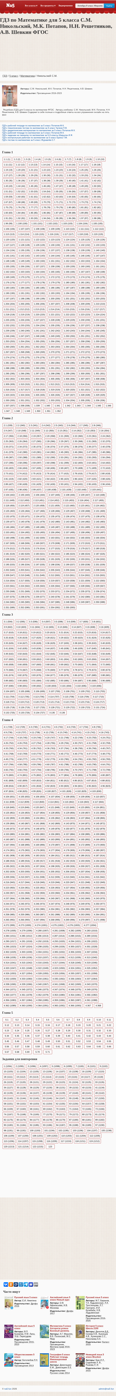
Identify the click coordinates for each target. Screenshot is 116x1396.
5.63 (78, 1046)
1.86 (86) (46, 213)
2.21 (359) (64, 436)
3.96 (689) (106, 680)
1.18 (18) (96, 164)
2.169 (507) (39, 543)
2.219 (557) (54, 580)
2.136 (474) (69, 516)
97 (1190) (100, 1125)
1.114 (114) (23, 234)
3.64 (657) (106, 659)
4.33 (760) (9, 748)
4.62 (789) (78, 764)
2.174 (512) (9, 548)
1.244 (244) (84, 330)
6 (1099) (68, 1066)
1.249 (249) (54, 336)
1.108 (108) (39, 229)
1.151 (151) (54, 261)
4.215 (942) (99, 877)
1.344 (88, 405)
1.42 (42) (96, 180)
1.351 (47, 411)
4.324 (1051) (75, 968)
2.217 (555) (24, 580)
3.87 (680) (92, 675)
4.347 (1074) (59, 989)
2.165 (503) (84, 538)
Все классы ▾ (31, 6)
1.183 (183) (9, 288)
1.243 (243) (69, 330)
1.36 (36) (20, 180)
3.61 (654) (64, 659)
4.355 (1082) (91, 995)
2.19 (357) (36, 436)
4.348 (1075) (75, 989)
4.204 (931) (39, 871)
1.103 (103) (67, 223)
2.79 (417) (92, 473)
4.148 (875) (39, 829)
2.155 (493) (39, 532)
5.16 (48, 1025)
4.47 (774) (92, 754)
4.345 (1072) (26, 989)
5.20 (89, 1025)
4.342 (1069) (75, 984)
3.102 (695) (81, 686)
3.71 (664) (92, 664)
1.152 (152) (69, 261)
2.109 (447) (84, 495)
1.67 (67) (8, 202)
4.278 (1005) (10, 930)
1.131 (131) (69, 245)
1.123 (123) (54, 239)
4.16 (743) (104, 732)
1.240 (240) (24, 330)
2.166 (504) (99, 538)
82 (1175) (8, 1120)
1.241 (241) (39, 330)
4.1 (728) (8, 727)
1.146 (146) (84, 256)
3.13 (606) (63, 627)
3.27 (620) (36, 638)
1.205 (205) (24, 304)
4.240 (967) (54, 898)
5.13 (17, 1025)
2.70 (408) (78, 468)
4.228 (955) (84, 888)
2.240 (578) (54, 597)
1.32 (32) (71, 175)
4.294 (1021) (75, 941)
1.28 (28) (20, 175)
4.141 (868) (39, 823)
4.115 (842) (68, 802)
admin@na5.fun (106, 1389)
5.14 (27, 1025)
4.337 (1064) (91, 979)
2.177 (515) (54, 548)
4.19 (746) (36, 737)
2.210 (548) (24, 575)
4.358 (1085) (42, 1000)
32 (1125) (86, 1082)
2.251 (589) (9, 607)
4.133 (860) (24, 818)
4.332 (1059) (10, 979)
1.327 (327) (69, 395)
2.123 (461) (84, 505)
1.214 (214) (54, 309)
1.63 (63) (58, 197)
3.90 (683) (22, 680)
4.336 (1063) (75, 979)
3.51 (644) (36, 654)
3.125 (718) (9, 707)
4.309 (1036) (26, 957)
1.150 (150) (39, 261)
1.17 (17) (83, 164)
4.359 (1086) (59, 1000)
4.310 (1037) (42, 957)
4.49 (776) (9, 759)
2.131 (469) (99, 511)
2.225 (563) (39, 586)
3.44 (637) (50, 648)
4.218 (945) (39, 882)
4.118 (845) (9, 807)
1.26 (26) (96, 170)
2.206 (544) (69, 570)
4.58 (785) (22, 764)
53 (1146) (47, 1098)
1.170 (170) (24, 277)
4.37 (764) (64, 748)
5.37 (37, 1036)
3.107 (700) (54, 691)
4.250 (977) (99, 904)
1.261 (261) (24, 347)
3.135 (52, 712)
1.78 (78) (46, 207)
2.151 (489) (84, 527)
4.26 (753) (22, 743)
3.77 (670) (64, 670)
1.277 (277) (54, 357)
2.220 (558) (69, 580)
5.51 (68, 1041)
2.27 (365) (36, 441)
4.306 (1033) (75, 952)
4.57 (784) (9, 764)
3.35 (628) (36, 643)
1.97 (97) (83, 218)
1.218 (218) (9, 314)
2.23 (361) (92, 436)
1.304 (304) (39, 379)
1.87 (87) (58, 213)
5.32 (99, 1030)
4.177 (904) (54, 850)
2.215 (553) (99, 575)
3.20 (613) (50, 632)
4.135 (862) (54, 818)
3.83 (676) (36, 675)
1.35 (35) (8, 180)
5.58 (27, 1046)
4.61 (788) (64, 764)
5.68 (17, 1052)
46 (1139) (60, 1093)
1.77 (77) (33, 207)
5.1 (6, 1020)
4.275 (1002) (57, 925)
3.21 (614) (64, 632)
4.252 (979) (24, 909)
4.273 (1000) (25, 925)
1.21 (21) (33, 170)
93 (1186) (47, 1125)
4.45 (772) (64, 754)
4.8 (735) (96, 727)
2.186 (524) (84, 554)
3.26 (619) (22, 638)
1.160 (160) (84, 266)
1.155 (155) (9, 266)
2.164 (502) (69, 538)
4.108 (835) (69, 796)
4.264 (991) (99, 914)
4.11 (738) (35, 732)
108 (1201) (37, 1136)
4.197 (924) (39, 866)
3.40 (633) (106, 643)
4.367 (88, 1005)
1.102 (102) (52, 223)
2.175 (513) (24, 548)
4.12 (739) (49, 732)
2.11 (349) (35, 430)
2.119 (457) (24, 505)
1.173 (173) (69, 277)
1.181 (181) (84, 282)
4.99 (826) (36, 791)
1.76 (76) (20, 207)
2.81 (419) (9, 479)
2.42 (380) (22, 452)
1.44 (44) (20, 186)
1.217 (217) (99, 309)
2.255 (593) (69, 607)
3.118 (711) (9, 702)
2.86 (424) (78, 479)
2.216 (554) (9, 580)
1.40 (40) (71, 180)
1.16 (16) (71, 164)
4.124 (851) (99, 807)
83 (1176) (21, 1120)
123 (50, 1146)
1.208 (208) (69, 304)
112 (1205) (95, 1136)
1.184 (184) (24, 288)
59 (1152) (21, 1104)
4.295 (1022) (91, 941)
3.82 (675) (22, 675)
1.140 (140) (99, 250)
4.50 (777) (22, 759)
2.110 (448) (99, 495)
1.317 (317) (24, 389)
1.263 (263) (54, 347)
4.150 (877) (69, 829)
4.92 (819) (50, 786)
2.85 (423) (64, 479)
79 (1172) (73, 1114)
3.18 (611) (22, 632)
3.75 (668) (36, 670)
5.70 (37, 1052)
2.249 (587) (84, 602)
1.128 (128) (24, 245)
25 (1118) (98, 1077)
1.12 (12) (20, 164)
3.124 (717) (99, 702)
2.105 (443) (24, 495)
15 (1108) (73, 1071)
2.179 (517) (84, 548)
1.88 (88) (71, 213)
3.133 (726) (24, 712)
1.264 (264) (69, 347)
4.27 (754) (36, 743)
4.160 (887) (9, 839)
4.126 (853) (24, 813)
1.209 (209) (84, 304)
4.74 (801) (22, 775)
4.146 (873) (9, 829)
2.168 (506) (24, 543)
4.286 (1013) (42, 936)
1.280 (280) (99, 357)
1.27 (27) (8, 175)
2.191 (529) (54, 559)
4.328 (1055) (42, 973)
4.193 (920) (84, 861)
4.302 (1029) (10, 952)
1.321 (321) (84, 389)
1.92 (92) (20, 218)
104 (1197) (92, 1130)
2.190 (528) (39, 559)
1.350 (37, 411)
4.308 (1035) (10, 957)
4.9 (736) (8, 732)
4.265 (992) (9, 920)
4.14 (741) (77, 732)
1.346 (108, 405)
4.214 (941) (84, 877)
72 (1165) (86, 1109)
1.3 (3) (27, 159)
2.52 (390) (50, 457)
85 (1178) (47, 1120)
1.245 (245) (99, 330)
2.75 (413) (36, 473)
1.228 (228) (54, 320)
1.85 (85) (33, 213)
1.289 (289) (24, 368)
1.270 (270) (54, 352)
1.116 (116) (53, 234)
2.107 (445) (54, 495)
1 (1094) (8, 1066)
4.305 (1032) (59, 952)
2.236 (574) (99, 591)
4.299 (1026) (59, 946)
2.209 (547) (9, 575)
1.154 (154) (99, 261)
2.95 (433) (92, 484)
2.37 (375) (64, 447)
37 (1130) (47, 1087)
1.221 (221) (54, 314)
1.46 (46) (46, 186)
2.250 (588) (99, 602)
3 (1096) (32, 1066)
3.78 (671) (78, 670)
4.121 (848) (54, 807)
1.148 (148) (9, 261)
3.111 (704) (9, 697)
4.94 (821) (78, 786)
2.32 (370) (106, 441)
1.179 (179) (54, 282)
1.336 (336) (99, 400)
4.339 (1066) (26, 984)
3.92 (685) (50, 680)
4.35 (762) (36, 748)
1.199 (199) (39, 298)
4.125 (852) (9, 813)
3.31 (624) (92, 638)
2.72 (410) (106, 468)
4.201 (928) (99, 866)
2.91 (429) (36, 484)
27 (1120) (21, 1082)
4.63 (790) (92, 764)
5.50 (58, 1041)
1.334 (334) (69, 400)
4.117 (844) (98, 802)
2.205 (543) (54, 570)
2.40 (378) (106, 447)
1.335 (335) (84, 400)
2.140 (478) (24, 521)
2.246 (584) (39, 602)
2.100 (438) (50, 489)
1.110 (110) (69, 229)
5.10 (99, 1020)
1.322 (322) (99, 389)
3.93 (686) (64, 680)
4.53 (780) (64, 759)
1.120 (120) (9, 239)
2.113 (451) (38, 500)
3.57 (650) (9, 659)
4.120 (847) (39, 807)
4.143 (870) (69, 823)
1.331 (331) (24, 400)
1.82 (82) (96, 207)
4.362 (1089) (10, 1005)
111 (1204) (81, 1136)
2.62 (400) (78, 463)
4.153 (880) (9, 834)
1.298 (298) (54, 373)
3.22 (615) (78, 632)
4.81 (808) (9, 780)
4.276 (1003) (74, 925)
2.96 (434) (106, 484)
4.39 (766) (92, 748)
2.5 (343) (58, 425)
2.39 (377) (92, 447)
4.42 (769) (22, 754)
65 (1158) (100, 1104)
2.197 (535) (39, 564)
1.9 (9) (88, 159)
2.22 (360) (78, 436)
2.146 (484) (9, 527)
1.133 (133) (99, 245)
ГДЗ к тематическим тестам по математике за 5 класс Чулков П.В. (34, 128)
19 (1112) (21, 1077)
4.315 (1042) (26, 962)
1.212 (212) (24, 309)
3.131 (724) (99, 707)
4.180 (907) (99, 850)
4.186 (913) (84, 855)
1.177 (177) (24, 282)
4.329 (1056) (59, 973)
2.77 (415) (64, 473)
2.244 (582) (9, 602)
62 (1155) (60, 1104)
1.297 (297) (39, 373)
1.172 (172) (54, 277)
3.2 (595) (20, 621)
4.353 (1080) (59, 995)
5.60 (48, 1046)
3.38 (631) (78, 643)
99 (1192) (21, 1130)
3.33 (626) (9, 643)
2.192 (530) (69, 559)
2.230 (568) (9, 591)
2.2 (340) (20, 425)
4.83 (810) (36, 780)
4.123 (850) (84, 807)
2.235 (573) (84, 591)
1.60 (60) (20, 197)
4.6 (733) (71, 727)
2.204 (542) (39, 570)
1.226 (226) (24, 320)
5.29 (68, 1030)
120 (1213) (9, 1146)
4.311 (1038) (59, 957)
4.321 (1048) (26, 968)
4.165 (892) (84, 839)
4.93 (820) (64, 786)
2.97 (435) (9, 489)
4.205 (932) (54, 871)
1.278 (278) (69, 357)
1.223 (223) (84, 314)
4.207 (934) (84, 871)
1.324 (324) (24, 395)
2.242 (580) (84, 597)
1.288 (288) (9, 368)
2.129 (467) (69, 511)
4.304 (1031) (42, 952)
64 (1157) (86, 1104)
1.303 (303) (24, 379)
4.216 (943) (9, 882)
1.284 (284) (54, 363)
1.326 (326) (54, 395)
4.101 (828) (65, 791)
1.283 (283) (39, 363)
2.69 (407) (64, 468)
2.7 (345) (83, 425)
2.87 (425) (92, 479)
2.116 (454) (83, 500)
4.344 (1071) (10, 989)
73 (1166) (100, 1109)
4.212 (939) (54, 877)
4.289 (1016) (91, 936)
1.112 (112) (98, 229)
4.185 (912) (69, 855)
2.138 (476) (99, 516)
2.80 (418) (105, 473)
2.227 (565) (69, 586)
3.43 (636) (36, 648)
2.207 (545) (84, 570)
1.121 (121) (24, 239)
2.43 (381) (36, 452)
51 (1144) (21, 1098)
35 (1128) (21, 1087)
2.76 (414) (50, 473)
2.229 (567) (99, 586)
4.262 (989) (69, 914)
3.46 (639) (78, 648)
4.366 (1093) (75, 1005)
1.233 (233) (24, 325)
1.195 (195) (84, 293)
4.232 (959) (39, 893)
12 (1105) (34, 1071)
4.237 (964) (9, 898)
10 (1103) (8, 1071)
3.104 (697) (9, 691)
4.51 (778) (36, 759)
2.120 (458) (39, 505)
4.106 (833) (39, 796)
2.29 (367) (64, 441)
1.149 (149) (24, 261)
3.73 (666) (9, 670)
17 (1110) (99, 1071)
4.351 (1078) (26, 995)
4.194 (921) (99, 861)
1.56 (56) (71, 191)
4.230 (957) (9, 893)
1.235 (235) (54, 325)
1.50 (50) (96, 186)
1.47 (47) (58, 186)
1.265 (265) (84, 347)
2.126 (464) (24, 511)
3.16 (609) (104, 627)
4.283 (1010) (91, 930)
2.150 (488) (69, 527)
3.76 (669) (50, 670)
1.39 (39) (58, 180)
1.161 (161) (99, 266)
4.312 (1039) (75, 957)
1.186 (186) (54, 288)
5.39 (58, 1036)
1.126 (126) (99, 239)
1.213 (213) (39, 309)
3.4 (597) (46, 621)
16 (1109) (86, 1071)
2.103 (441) (96, 489)
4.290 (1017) (10, 941)
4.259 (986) (24, 914)
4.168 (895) (24, 845)
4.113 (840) (38, 802)
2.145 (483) (99, 521)
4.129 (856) (69, 813)
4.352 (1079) (42, 995)
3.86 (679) (78, 675)
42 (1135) (8, 1093)
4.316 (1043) (42, 962)
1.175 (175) (99, 277)
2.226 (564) (54, 586)
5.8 (78, 1020)
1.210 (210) (99, 304)
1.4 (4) (37, 159)
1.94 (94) (46, 218)
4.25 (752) (9, 743)
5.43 (99, 1036)
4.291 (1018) (26, 941)
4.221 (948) (84, 882)
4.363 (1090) (26, 1005)
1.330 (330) (9, 400)
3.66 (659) (22, 664)
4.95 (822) (92, 786)
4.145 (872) (99, 823)
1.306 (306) (69, 379)
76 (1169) (34, 1114)
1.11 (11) (8, 164)
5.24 (17, 1030)
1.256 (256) (54, 341)
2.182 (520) (24, 554)
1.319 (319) (54, 389)
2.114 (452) (53, 500)
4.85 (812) (64, 780)
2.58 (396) (22, 463)
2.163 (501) (54, 538)
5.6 (58, 1020)
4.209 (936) (9, 877)
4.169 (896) (39, 845)
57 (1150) (100, 1098)
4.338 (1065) (10, 984)
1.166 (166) (69, 272)
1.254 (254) (24, 341)
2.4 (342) (46, 425)
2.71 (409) (92, 468)
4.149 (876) (54, 829)
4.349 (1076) (91, 989)
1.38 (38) (46, 180)
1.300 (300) (84, 373)
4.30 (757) (78, 743)
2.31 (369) (92, 441)
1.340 (47, 405)
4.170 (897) (54, 845)
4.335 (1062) (59, 979)
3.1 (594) (8, 621)
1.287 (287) (99, 363)
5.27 (48, 1030)
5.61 (58, 1046)
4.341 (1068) (59, 984)
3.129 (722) (69, 707)
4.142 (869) (54, 823)
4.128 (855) (54, 813)
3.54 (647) (78, 654)
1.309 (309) (9, 384)
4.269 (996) (69, 920)
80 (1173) (86, 1114)
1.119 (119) (97, 234)
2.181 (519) (9, 554)
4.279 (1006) (26, 930)
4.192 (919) (69, 861)
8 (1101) (92, 1066)
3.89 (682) (9, 680)
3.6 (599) (71, 621)
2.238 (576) (24, 597)
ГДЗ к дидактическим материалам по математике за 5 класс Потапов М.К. (38, 130)
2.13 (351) (63, 430)
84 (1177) (34, 1120)
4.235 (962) (84, 893)
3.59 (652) (36, 659)
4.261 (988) (54, 914)
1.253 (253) (9, 341)
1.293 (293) (84, 368)
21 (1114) (47, 1077)
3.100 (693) (50, 686)
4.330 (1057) (75, 973)
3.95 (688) (92, 680)
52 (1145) (34, 1098)
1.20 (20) (20, 170)
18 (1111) (8, 1077)
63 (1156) (73, 1104)
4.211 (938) (39, 877)
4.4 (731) (46, 727)
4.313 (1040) (91, 957)
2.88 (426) (106, 479)
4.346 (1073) (42, 989)
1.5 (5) (48, 159)
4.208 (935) (99, 871)
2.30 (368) (78, 441)
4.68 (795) (50, 770)
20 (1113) (34, 1077)
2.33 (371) (9, 447)
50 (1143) (8, 1098)
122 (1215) (38, 1146)
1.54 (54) (46, 191)
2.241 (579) (69, 597)
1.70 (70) (46, 202)
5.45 (7, 1041)
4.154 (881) (24, 834)
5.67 (7, 1052)
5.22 (109, 1025)
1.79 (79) (58, 207)
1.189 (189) (99, 288)
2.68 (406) (50, 468)
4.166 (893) (99, 839)
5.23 (7, 1030)
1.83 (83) (8, 213)
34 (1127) (8, 1087)
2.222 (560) (99, 580)
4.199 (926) (69, 866)
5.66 (109, 1046)
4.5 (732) (58, 727)
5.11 (109, 1020)
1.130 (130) (54, 245)
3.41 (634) (9, 648)
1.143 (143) (39, 256)
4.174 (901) (9, 850)
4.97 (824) (9, 791)
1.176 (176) (9, 282)
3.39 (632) (92, 643)
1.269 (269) (39, 352)
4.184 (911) (54, 855)
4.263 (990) (84, 914)
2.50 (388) (22, 457)
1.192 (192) (39, 293)
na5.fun (7, 1389)
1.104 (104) (82, 223)
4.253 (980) (39, 909)
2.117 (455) (98, 500)
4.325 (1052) (91, 968)
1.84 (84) (20, 213)
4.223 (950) (9, 888)
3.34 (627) (22, 643)
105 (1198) (106, 1130)
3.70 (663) (78, 664)
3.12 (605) (49, 627)
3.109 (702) (84, 691)
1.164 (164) (39, 272)
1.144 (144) (54, 256)
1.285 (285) (69, 363)
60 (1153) (34, 1104)
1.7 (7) (68, 159)
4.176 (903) (39, 850)
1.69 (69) (33, 202)
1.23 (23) (58, 170)
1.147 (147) (99, 256)
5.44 (109, 1036)
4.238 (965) (24, 898)
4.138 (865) (99, 818)
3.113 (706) (38, 697)
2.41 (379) (9, 452)
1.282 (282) (24, 363)
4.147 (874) (24, 829)
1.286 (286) (84, 363)
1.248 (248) (39, 336)
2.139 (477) (9, 521)
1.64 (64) (71, 197)
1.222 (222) (69, 314)
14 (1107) (60, 1071)
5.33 (109, 1030)
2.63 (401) (92, 463)
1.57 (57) (83, 191)
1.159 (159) (69, 266)
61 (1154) (47, 1104)
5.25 (27, 1030)
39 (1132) (73, 1087)
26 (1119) (8, 1082)
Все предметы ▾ (47, 6)
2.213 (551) (69, 575)
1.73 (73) (83, 202)
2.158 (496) (84, 532)
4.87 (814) (92, 780)
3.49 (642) (9, 654)
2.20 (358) (50, 436)
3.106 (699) (39, 691)
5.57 (17, 1046)
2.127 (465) (39, 511)
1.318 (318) (39, 389)
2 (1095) (20, 1066)
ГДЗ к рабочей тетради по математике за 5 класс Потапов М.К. (33, 125)
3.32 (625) (106, 638)
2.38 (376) (78, 447)
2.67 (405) (36, 468)
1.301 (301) (99, 373)
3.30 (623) (78, 638)
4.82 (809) (22, 780)
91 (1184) (21, 1125)
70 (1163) (60, 1109)
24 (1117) (85, 1077)
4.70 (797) (78, 770)
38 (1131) (60, 1087)
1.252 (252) (99, 336)
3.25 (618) (9, 638)
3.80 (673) (106, 670)
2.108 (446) (69, 495)
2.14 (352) (77, 430)
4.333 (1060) (26, 979)
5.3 (27, 1020)
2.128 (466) (54, 511)
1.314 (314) (84, 384)
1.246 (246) (9, 336)
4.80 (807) (106, 775)
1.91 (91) (8, 218)
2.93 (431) (64, 484)
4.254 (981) (54, 909)
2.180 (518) (99, 548)
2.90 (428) (22, 484)
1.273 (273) (99, 352)
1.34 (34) (96, 175)
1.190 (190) (9, 293)
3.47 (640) (92, 648)
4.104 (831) (9, 796)
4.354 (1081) (75, 995)
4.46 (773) (78, 754)
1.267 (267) (9, 352)
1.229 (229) (69, 320)
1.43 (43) (8, 186)
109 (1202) (52, 1136)
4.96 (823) (106, 786)
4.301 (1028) (91, 946)
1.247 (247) (24, 336)
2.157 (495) (69, 532)
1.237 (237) (84, 325)
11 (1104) (21, 1071)
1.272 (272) (84, 352)
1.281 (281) (9, 363)
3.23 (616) (92, 632)
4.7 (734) (83, 727)
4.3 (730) (33, 727)
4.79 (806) (92, 775)
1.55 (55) (58, 191)
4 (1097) (44, 1066)
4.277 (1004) (90, 925)
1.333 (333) (54, 400)
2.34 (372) (22, 447)
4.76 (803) (50, 775)
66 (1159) (8, 1109)
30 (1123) (60, 1082)
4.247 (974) (54, 904)
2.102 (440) (81, 489)
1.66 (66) (96, 197)
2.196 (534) (24, 564)
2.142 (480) (54, 521)
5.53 (89, 1041)
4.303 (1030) (26, 952)
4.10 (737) (21, 732)
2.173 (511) (99, 543)
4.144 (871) (84, 823)
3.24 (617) (105, 632)
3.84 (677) (50, 675)
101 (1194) (49, 1130)
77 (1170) (47, 1114)
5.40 (68, 1036)
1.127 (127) (9, 245)
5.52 (78, 1041)
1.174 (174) (84, 277)
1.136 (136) (39, 250)
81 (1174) (100, 1114)
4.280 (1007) (42, 930)
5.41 (78, 1036)
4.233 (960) (54, 893)
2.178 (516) (69, 548)
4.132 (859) (9, 818)
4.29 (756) (64, 743)
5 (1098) (56, 1066)
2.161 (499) (24, 538)
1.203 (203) (99, 298)
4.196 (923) (24, 866)
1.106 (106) (9, 229)
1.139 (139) (84, 250)
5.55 (109, 1041)
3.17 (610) (9, 632)
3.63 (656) (92, 659)
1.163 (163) (24, 272)
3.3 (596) (33, 621)
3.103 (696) (96, 686)
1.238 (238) (99, 325)
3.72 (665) (106, 664)
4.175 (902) (24, 850)
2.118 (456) (9, 505)
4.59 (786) (36, 764)
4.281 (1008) (59, 930)
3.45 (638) (64, 648)
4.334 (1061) (42, 979)
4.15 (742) (90, 732)
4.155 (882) (39, 834)
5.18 (68, 1025)
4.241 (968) (69, 898)
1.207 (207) (54, 304)
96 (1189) (86, 1125)
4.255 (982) (69, 909)
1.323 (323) (9, 395)
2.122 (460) (69, 505)
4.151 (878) (84, 829)
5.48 (37, 1041)
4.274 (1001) (41, 925)
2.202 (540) (9, 570)
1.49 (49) (83, 186)
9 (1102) (104, 1066)
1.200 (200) (54, 298)
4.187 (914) (99, 855)
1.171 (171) (39, 277)
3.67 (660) (36, 664)
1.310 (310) (24, 384)
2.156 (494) (54, 532)
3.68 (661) (50, 664)
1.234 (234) (39, 325)
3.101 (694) (65, 686)
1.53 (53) (33, 191)
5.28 (58, 1030)
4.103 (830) (96, 791)
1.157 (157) (39, 266)
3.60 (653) (50, 659)
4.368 (98, 1005)
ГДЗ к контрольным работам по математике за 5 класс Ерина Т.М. (35, 137)
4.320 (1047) (10, 968)
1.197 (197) (9, 298)
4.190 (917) (39, 861)
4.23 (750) (92, 737)
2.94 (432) (78, 484)
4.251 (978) (9, 909)
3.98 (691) (22, 686)
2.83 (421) (36, 479)
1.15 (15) (58, 164)
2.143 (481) (69, 521)
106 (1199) (9, 1136)
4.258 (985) (9, 914)
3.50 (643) (22, 654)
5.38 (48, 1036)
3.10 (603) (21, 627)
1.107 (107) (24, 229)
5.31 (89, 1030)
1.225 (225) (9, 320)
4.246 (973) (39, 904)
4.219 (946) (54, 882)
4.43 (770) (36, 754)
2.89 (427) (9, 484)
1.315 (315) (99, 384)
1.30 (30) (46, 175)
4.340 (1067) (42, 984)
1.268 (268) (24, 352)
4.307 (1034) (91, 952)
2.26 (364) (22, 441)
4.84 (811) (50, 780)
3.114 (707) (53, 697)
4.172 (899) (84, 845)
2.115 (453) (68, 500)
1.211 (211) (9, 309)
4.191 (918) (54, 861)
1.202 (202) (84, 298)
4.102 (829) (81, 791)
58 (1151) (8, 1104)
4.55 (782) (92, 759)
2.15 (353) (90, 430)
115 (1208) (37, 1141)
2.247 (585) (54, 602)
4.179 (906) (84, 850)
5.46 (17, 1041)
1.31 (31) (58, 175)
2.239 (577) (39, 597)
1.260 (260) (9, 347)
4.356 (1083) (10, 1000)
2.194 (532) (99, 559)
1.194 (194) (69, 293)
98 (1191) (8, 1130)
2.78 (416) (78, 473)
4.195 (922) (9, 866)
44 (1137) (34, 1093)
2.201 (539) (99, 564)
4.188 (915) (9, 861)
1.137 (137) (54, 250)
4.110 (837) (99, 796)
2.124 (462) (99, 505)
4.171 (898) (69, 845)
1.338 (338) (24, 405)
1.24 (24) (71, 170)
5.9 (88, 1020)
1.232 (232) (9, 325)
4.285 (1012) (26, 936)
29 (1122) (47, 1082)
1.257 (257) (69, 341)
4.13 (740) (63, 732)
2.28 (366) (50, 441)
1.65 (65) (83, 197)
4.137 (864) (84, 818)
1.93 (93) (33, 218)
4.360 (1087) (75, 1000)
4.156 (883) (54, 834)
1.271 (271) (69, 352)
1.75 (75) (8, 207)
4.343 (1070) (91, 984)
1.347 (7, 411)
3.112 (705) (23, 697)
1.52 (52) (20, 191)
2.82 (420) (22, 479)
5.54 (99, 1041)
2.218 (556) (39, 580)
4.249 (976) (84, 904)
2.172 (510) (84, 543)
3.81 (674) (9, 675)
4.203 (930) (24, 871)
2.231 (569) (24, 591)
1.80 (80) (71, 207)
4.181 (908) (9, 855)
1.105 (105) (97, 223)
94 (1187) (60, 1125)
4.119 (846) (24, 807)
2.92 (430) (50, 484)
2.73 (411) (9, 473)
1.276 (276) (39, 357)
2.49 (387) (9, 457)
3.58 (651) (22, 659)
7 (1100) (80, 1066)
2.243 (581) (99, 597)
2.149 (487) (54, 527)
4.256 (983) (84, 909)
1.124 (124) (69, 239)
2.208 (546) (99, 570)
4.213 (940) (69, 877)
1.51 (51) (8, 191)
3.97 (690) (9, 686)
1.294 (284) (99, 368)
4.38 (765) (78, 748)
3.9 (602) (8, 627)
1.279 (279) (84, 357)
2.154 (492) (24, 532)
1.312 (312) (54, 384)
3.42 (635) (22, 648)
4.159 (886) (99, 834)
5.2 (17, 1020)
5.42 (89, 1036)
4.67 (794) (36, 770)
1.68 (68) (20, 202)
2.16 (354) (104, 430)
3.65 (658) (9, 664)
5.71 (48, 1052)
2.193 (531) (84, 559)
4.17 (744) (9, 737)
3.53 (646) (64, 654)
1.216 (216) (84, 309)
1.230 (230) (84, 320)
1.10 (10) (100, 159)
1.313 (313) (69, 384)
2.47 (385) (92, 452)
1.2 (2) (17, 159)
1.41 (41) (83, 180)
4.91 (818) (36, 786)
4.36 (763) (50, 748)
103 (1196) (78, 1130)
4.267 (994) (39, 920)
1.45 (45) (33, 186)
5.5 (47, 1020)
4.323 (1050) (59, 968)
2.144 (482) (84, 521)
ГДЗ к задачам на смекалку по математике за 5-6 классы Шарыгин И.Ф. (37, 135)
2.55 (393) (92, 457)
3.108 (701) (69, 691)
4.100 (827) (50, 791)
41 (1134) (100, 1087)
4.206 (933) (69, 871)
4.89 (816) (9, 786)
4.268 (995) (54, 920)
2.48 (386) (106, 452)
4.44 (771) (50, 754)
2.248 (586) (69, 602)
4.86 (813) (78, 780)
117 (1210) (66, 1141)
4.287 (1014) (58, 936)
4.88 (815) (105, 780)
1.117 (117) (68, 234)
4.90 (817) (22, 786)
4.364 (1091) (42, 1005)
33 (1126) (99, 1082)
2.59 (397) (36, 463)
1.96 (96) (71, 218)
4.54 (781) (78, 759)
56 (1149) (86, 1098)
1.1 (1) (7, 159)
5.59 (37, 1046)
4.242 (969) (84, 898)
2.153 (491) (9, 532)
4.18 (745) (22, 737)
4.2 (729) (20, 727)
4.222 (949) (99, 882)
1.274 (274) (9, 357)
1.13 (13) (33, 164)
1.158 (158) (54, 266)
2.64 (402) (106, 463)
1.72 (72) (71, 202)
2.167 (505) (9, 543)
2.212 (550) (54, 575)
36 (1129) (34, 1087)
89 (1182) (100, 1120)
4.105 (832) (24, 796)
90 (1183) (8, 1125)
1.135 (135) (24, 250)
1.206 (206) (39, 304)
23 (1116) (72, 1077)
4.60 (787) (50, 764)
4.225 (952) (39, 888)
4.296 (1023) (10, 946)
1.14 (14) (45, 164)
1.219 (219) (24, 314)
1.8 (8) (78, 159)
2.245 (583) (24, 602)
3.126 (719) (24, 707)
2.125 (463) (9, 511)
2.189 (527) (24, 559)
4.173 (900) (99, 845)
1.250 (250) (69, 336)
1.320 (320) (69, 389)
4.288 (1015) (75, 936)
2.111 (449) (9, 500)
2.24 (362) (106, 436)
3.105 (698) (24, 691)
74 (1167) (8, 1114)
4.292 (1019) (42, 941)
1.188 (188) (84, 288)
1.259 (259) (99, 341)
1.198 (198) (24, 298)
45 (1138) (47, 1093)
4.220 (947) (69, 882)
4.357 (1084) (26, 1000)
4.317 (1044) (59, 962)
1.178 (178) (39, 282)
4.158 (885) (84, 834)
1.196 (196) (99, 293)
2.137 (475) (84, 516)
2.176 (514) (39, 548)
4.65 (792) (9, 770)
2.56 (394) (106, 457)
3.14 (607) (77, 627)
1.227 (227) (39, 320)
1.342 (67, 405)
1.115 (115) (38, 234)
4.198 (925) (54, 866)
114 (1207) (23, 1141)
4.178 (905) (69, 850)
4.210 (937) (24, 877)
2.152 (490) (99, 527)
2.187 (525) (99, 554)
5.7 (68, 1020)
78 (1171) (60, 1114)
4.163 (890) (54, 839)
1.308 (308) (99, 379)
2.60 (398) (50, 463)
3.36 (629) (50, 643)
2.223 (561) (9, 586)
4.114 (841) (53, 802)
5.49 (48, 1041)
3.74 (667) (22, 670)
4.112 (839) (23, 802)
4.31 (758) (92, 743)
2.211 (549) (39, 575)
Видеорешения (66, 6)
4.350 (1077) (10, 995)
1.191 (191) (24, 293)
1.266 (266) (99, 347)
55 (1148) (73, 1098)
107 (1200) (23, 1136)
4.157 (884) (69, 834)
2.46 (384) (78, 452)
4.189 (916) (24, 861)
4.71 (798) (92, 770)
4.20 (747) (50, 737)
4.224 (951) (24, 888)
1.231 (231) (99, 320)
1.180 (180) (69, 282)
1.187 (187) (69, 288)
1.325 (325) (39, 395)
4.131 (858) (99, 813)
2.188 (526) (9, 559)
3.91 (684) (36, 680)
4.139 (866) (9, 823)
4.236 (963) (99, 893)
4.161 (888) (24, 839)
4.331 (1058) (91, 973)
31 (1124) (73, 1082)
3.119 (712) (23, 702)
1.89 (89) (83, 213)
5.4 (37, 1020)
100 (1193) (35, 1130)
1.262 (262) (39, 347)
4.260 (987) (39, 914)
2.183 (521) (39, 554)
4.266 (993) (24, 920)
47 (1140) (73, 1093)
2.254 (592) (54, 607)
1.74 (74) (96, 202)
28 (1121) (34, 1082)
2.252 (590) (24, 607)
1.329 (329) (99, 395)
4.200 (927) (84, 866)
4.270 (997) (84, 920)
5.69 (27, 1052)
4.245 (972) (24, 904)
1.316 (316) (9, 389)
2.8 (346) (96, 425)
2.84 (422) (50, 479)
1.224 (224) (99, 314)
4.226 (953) (54, 888)
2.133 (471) (24, 516)
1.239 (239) (9, 330)
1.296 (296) (24, 373)
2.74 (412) (22, 473)
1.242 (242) (54, 330)
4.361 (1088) (91, 1000)
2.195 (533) (9, 564)
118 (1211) (80, 1141)
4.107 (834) (54, 796)
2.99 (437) (36, 489)
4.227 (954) (69, 888)
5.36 (27, 1036)
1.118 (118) (82, 234)
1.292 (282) (69, 368)
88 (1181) (86, 1120)
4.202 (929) (9, 871)
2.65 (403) (9, 468)
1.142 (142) (24, 256)
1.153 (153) (84, 261)
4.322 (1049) (42, 968)
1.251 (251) (84, 336)
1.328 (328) (84, 395)
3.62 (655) (78, 659)
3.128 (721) (54, 707)
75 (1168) (21, 1114)
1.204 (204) (9, 304)
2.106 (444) (39, 495)
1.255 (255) (39, 341)
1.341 (57, 405)
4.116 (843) (83, 802)
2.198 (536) (54, 564)
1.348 (17, 411)
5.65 (99, 1046)
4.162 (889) (39, 839)
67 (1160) (21, 1109)
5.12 (7, 1025)
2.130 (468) (84, 511)
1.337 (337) (9, 405)
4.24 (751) (106, 737)
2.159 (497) (99, 532)
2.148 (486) (39, 527)
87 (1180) (73, 1120)
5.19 (78, 1025)
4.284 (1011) (10, 936)
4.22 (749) (78, 737)
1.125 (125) (84, 239)
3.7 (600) (83, 621)
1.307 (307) (84, 379)
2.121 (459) (54, 505)
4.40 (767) (106, 748)
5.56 (7, 1046)
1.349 (27, 411)
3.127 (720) (39, 707)
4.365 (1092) (59, 1005)
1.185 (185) (39, 288)
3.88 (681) (106, 675)
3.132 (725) (9, 712)
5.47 (27, 1041)
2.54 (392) (78, 457)
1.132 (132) (84, 245)
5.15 (37, 1025)
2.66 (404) (22, 468)
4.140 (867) (24, 823)
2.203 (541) (24, 570)
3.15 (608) (90, 627)
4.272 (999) (9, 925)
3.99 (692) (36, 686)
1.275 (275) (24, 357)
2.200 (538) (84, 564)
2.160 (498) (9, 538)
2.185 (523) (69, 554)
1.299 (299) (69, 373)
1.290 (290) (39, 368)
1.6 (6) (58, 159)
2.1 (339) (8, 425)
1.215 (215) (69, 309)
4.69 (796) (64, 770)
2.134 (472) (39, 516)
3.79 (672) (92, 670)
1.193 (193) (54, 293)
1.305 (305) (54, 379)
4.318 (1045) (75, 962)
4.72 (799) (106, 770)
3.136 (62, 712)
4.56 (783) (106, 759)
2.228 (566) (84, 586)
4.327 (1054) (26, 973)
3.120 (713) (39, 702)
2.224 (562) (24, 586)
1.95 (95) (58, 218)
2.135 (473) (54, 516)
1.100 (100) (21, 223)
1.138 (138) (69, 250)
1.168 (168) (99, 272)
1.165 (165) (54, 272)
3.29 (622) (64, 638)
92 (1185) (34, 1125)
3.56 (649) (106, 654)
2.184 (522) (54, 554)
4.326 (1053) (10, 973)
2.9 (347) (8, 430)
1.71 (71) (58, 202)
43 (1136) (21, 1093)
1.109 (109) (54, 229)
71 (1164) (73, 1109)
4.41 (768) (9, 754)
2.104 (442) (9, 495)
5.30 (78, 1030)
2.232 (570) (39, 591)
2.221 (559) (84, 580)
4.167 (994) (9, 845)
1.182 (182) (99, 282)
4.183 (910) (39, 855)
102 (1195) (63, 1130)
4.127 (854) (39, 813)
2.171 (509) (69, 543)
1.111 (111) (84, 229)
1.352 (58, 411)
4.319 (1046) (91, 962)
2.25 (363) (9, 441)
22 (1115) (59, 1077)
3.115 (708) (68, 697)
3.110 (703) (99, 691)
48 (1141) (86, 1093)
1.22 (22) (46, 170)
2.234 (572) (69, 591)
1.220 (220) (39, 314)
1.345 (98, 405)
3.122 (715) (69, 702)
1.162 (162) (9, 272)
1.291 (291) (54, 368)
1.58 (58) (96, 191)
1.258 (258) (84, 341)
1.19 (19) (8, 170)
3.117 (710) (98, 697)
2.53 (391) (64, 457)
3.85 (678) (64, 675)
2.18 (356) (22, 436)
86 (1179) (60, 1120)
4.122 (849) (69, 807)
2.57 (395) (9, 463)
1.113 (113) (9, 234)
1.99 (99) (8, 223)
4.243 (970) (99, 898)
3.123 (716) (84, 702)
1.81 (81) (83, 207)
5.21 (99, 1025)
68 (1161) (34, 1109)
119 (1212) (94, 1141)
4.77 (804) (64, 775)
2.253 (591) (39, 607)
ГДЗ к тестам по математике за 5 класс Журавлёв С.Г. (28, 140)
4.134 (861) (39, 818)
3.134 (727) (39, 712)
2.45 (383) (64, 452)
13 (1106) (47, 1071)
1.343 (78, 405)
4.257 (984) (99, 909)
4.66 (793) (22, 770)
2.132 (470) (9, 516)
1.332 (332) (39, 400)
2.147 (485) (24, 527)
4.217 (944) (24, 882)
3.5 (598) (58, 621)
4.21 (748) (64, 737)
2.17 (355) (9, 436)
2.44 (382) (50, 452)
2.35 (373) (36, 447)
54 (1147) (60, 1098)
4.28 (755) (50, 743)
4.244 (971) (9, 904)
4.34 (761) (22, 748)
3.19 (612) (36, 632)
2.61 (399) (64, 463)
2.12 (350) (49, 430)
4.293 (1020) (59, 941)
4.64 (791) (106, 764)
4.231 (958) (24, 893)
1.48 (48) (71, 186)
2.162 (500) (39, 538)
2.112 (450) (23, 500)
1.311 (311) (39, 384)
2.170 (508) (54, 543)
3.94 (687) (78, 680)
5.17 (58, 1025)
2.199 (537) (69, 564)
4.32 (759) (106, 743)
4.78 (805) (78, 775)
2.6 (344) (71, 425)
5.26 (37, 1030)
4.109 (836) (84, 796)
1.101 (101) (37, 223)
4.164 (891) (69, 839)
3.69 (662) (64, 664)
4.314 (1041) (10, 962)
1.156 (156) (24, 266)
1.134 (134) (9, 250)
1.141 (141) (9, 256)
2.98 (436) (22, 489)
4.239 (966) (39, 898)
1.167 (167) (84, 272)
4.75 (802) (36, 775)
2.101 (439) (65, 489)
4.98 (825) (22, 791)
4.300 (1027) (75, 946)
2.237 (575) (9, 597)
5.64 (89, 1046)
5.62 (68, 1046)
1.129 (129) (39, 245)
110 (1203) (66, 1136)
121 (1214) (23, 1146)
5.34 (7, 1036)
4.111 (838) (9, 802)
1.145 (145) (69, 256)
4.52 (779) (50, 759)
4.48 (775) (106, 754)
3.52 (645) (50, 654)
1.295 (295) (9, 373)
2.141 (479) (39, 521)
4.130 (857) (84, 813)
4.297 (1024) (26, 946)
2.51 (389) (36, 457)
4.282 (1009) (75, 930)
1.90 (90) (96, 213)
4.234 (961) (69, 893)
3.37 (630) (64, 643)
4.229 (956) (99, 888)
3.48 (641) (106, 648)
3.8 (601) (96, 621)
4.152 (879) (99, 829)
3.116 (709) (83, 697)
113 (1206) (9, 1141)
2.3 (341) (33, 425)
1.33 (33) (83, 175)
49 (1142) (100, 1093)
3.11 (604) (35, 627)
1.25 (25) (83, 170)
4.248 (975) (69, 904)
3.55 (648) (92, 654)
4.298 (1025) (42, 946)
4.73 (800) (9, 775)
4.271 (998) (99, 920)
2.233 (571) (54, 591)
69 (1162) (47, 1109)
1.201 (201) (69, 298)
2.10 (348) (21, 430)
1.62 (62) (46, 197)
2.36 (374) (50, 447)
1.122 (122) (39, 239)
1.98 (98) (96, 218)
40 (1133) (86, 1087)
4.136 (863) (69, 818)
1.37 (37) (33, 180)
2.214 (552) (84, 575)
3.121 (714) (54, 702)
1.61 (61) (33, 197)
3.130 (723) (84, 707)
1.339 (37, 405)
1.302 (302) (9, 379)
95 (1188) (73, 1125)
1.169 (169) (9, 277)
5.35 (17, 1036)
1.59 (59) (8, 197)
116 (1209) (52, 1141)
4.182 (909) (24, 855)
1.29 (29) (33, 175)
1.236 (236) (69, 325)
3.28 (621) (50, 638)
